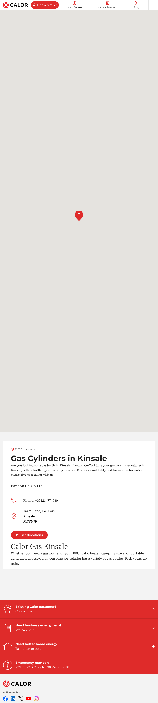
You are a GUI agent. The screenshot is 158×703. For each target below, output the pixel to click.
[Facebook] (5, 698)
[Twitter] (20, 698)
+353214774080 (40, 500)
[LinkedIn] (13, 698)
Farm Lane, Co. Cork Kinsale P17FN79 (39, 516)
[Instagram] (36, 698)
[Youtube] (28, 698)
